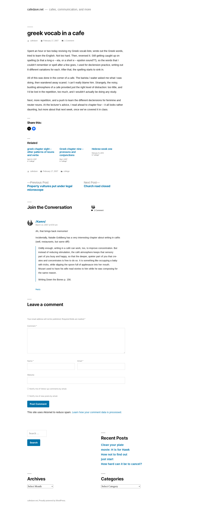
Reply (38, 289)
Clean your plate (112, 444)
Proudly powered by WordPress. (52, 501)
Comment (32, 326)
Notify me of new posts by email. (43, 396)
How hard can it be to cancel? (121, 464)
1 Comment (69, 41)
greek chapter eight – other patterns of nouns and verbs (40, 152)
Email (80, 361)
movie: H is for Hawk (115, 449)
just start (107, 459)
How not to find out (114, 454)
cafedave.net (35, 9)
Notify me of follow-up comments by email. (48, 389)
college (66, 171)
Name (30, 361)
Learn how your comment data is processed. (97, 412)
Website (30, 375)
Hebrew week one (102, 148)
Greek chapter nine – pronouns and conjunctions (71, 152)
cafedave (34, 41)
